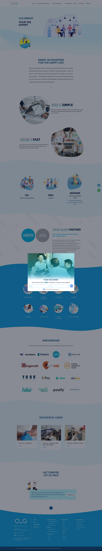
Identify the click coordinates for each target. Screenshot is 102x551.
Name (32, 284)
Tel (52, 284)
